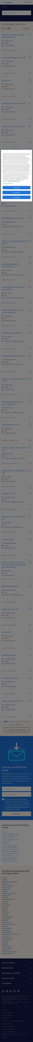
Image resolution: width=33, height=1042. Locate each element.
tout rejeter (16, 192)
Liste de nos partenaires (8, 183)
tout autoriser (16, 197)
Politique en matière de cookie (13, 181)
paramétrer (16, 187)
